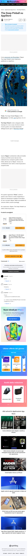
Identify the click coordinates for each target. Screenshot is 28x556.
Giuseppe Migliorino (8, 19)
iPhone (2, 4)
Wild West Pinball (18, 128)
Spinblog (9, 548)
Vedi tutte (13, 352)
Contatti (10, 553)
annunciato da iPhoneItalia (12, 57)
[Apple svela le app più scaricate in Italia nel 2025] (13, 482)
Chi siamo (5, 553)
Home (2, 9)
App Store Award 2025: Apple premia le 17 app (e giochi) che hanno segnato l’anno (13, 532)
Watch (24, 4)
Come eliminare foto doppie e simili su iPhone (13, 431)
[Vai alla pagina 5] (13, 404)
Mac (13, 4)
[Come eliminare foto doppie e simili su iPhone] (13, 422)
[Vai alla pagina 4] (12, 404)
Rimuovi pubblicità (13, 52)
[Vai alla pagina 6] (14, 404)
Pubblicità (22, 553)
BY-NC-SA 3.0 (13, 550)
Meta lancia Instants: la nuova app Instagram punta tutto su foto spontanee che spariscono (13, 452)
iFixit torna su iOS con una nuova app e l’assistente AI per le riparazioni (13, 512)
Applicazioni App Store (10, 9)
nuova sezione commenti (13, 29)
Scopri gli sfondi (13, 318)
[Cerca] (4, 1)
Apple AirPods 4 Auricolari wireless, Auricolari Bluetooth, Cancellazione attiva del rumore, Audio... (16, 219)
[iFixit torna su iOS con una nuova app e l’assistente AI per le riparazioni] (13, 503)
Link (14, 118)
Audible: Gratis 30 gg (16, 365)
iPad (8, 4)
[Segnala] (10, 281)
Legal (14, 553)
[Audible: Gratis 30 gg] (17, 359)
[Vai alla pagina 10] (19, 404)
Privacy (17, 553)
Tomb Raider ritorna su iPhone (13, 472)
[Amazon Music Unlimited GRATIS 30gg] (6, 359)
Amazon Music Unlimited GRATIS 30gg (6, 365)
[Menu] (2, 1)
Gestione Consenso (21, 550)
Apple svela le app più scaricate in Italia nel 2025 (13, 492)
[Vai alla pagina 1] (8, 404)
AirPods (18, 4)
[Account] (25, 1)
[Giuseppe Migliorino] (2, 20)
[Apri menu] (20, 1)
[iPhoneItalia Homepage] (13, 1)
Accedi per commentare (13, 271)
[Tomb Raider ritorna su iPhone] (13, 464)
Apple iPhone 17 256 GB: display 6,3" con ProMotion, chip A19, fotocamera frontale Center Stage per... (17, 237)
